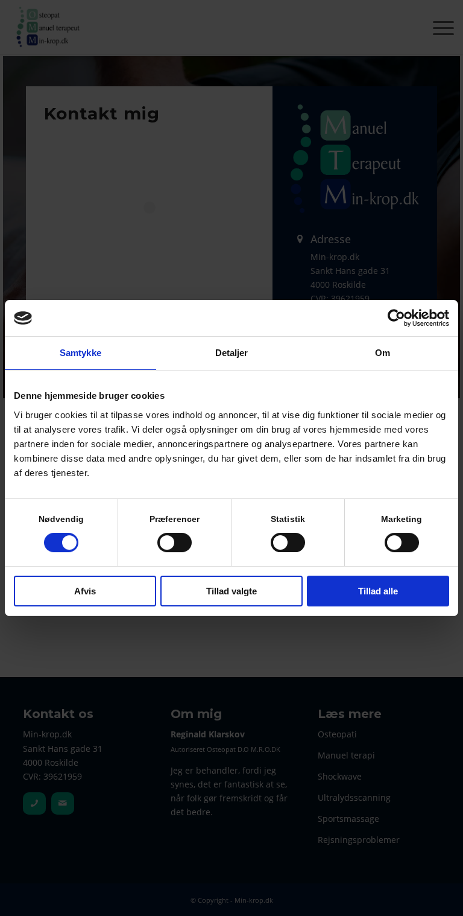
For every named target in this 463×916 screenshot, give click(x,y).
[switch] (174, 542)
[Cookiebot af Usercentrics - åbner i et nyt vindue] (396, 318)
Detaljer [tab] (231, 353)
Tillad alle (378, 591)
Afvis (85, 591)
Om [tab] (382, 353)
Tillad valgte (231, 591)
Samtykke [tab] (80, 353)
